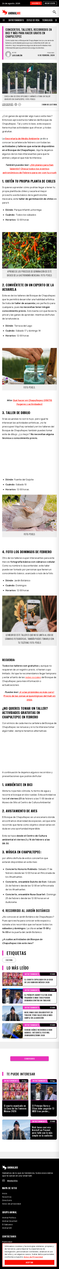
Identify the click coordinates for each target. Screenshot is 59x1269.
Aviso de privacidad (11, 1203)
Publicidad (7, 1241)
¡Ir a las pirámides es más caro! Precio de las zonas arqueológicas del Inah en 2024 (29, 696)
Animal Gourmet (9, 1221)
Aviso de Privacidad (33, 1257)
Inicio (4, 1193)
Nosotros (6, 1197)
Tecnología (47, 20)
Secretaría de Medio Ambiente (22, 138)
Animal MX (7, 1228)
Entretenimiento (16, 20)
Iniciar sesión (50, 3)
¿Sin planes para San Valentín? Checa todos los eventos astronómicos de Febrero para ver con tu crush (30, 168)
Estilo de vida (33, 20)
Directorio (7, 1200)
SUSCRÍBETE (36, 3)
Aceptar (29, 1262)
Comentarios (29, 1058)
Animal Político (9, 1217)
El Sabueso (7, 1224)
